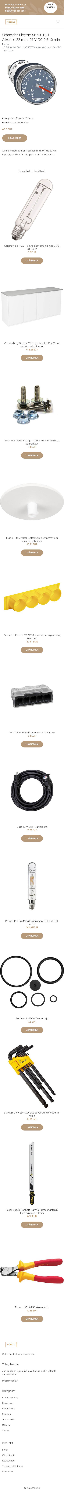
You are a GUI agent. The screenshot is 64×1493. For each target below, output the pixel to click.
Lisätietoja (14, 138)
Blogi (5, 1449)
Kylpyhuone (8, 1403)
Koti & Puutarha (10, 1397)
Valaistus (30, 118)
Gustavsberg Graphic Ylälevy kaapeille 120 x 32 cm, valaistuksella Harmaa (32, 345)
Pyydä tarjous (50, 5)
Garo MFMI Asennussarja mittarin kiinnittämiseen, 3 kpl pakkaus (32, 442)
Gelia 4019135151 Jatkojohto (32, 826)
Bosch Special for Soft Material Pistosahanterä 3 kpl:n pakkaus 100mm (32, 1211)
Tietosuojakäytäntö (12, 1466)
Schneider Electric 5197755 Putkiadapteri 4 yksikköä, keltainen (32, 637)
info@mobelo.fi (10, 1380)
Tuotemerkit (8, 1419)
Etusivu (5, 44)
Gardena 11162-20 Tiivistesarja (32, 1018)
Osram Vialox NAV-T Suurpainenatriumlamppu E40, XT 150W (32, 247)
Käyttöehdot (8, 1460)
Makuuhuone (8, 1408)
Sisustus (20, 118)
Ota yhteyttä (8, 1455)
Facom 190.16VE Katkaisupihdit (32, 1307)
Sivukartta (7, 1471)
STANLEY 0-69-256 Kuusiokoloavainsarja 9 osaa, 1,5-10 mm (32, 1114)
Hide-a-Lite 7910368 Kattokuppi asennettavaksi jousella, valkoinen (32, 539)
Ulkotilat (6, 1425)
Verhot (5, 1430)
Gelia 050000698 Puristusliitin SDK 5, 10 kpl (32, 732)
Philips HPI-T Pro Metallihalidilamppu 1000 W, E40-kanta (32, 923)
